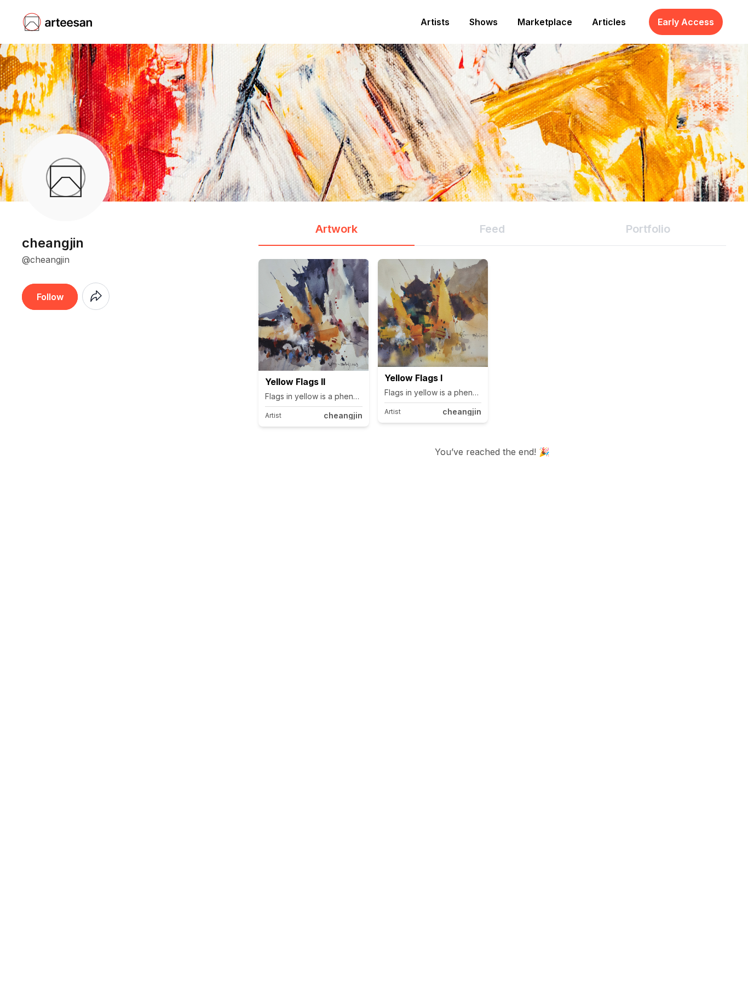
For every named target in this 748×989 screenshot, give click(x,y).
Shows (483, 21)
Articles (609, 21)
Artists (435, 21)
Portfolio (648, 228)
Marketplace (544, 21)
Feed (492, 228)
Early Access (686, 21)
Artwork (336, 228)
